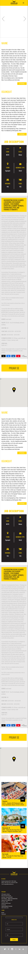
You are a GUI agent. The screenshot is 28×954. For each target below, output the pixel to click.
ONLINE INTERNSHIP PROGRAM (6, 906)
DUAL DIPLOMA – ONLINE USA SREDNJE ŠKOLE (9, 898)
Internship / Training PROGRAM (6, 897)
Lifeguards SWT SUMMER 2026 (6, 900)
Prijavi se (14, 368)
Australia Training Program (6, 903)
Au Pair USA (3, 904)
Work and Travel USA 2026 (6, 895)
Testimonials (3, 914)
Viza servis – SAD (4, 901)
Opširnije (22, 84)
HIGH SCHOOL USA (4, 907)
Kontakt (2, 912)
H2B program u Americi (5, 894)
